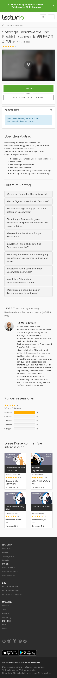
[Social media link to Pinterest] (14, 641)
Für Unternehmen (10, 586)
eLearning (6, 617)
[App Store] (10, 653)
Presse (5, 552)
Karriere (5, 613)
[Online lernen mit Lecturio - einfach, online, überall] (13, 17)
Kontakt (5, 560)
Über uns (6, 548)
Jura (4, 609)
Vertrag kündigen (10, 670)
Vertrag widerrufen (27, 670)
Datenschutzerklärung (12, 667)
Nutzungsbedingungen (34, 667)
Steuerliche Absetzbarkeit (13, 673)
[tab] (28, 194)
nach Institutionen (10, 571)
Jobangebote (8, 556)
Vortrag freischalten (28, 97)
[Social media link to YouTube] (20, 641)
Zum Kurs (28, 88)
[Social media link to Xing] (25, 641)
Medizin (5, 605)
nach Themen (8, 567)
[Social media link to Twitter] (9, 641)
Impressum (32, 673)
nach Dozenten (9, 575)
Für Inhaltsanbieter (10, 590)
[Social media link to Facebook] (4, 641)
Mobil (4, 628)
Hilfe (4, 624)
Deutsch (44, 673)
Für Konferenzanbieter (12, 594)
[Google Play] (28, 652)
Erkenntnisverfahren (14, 25)
